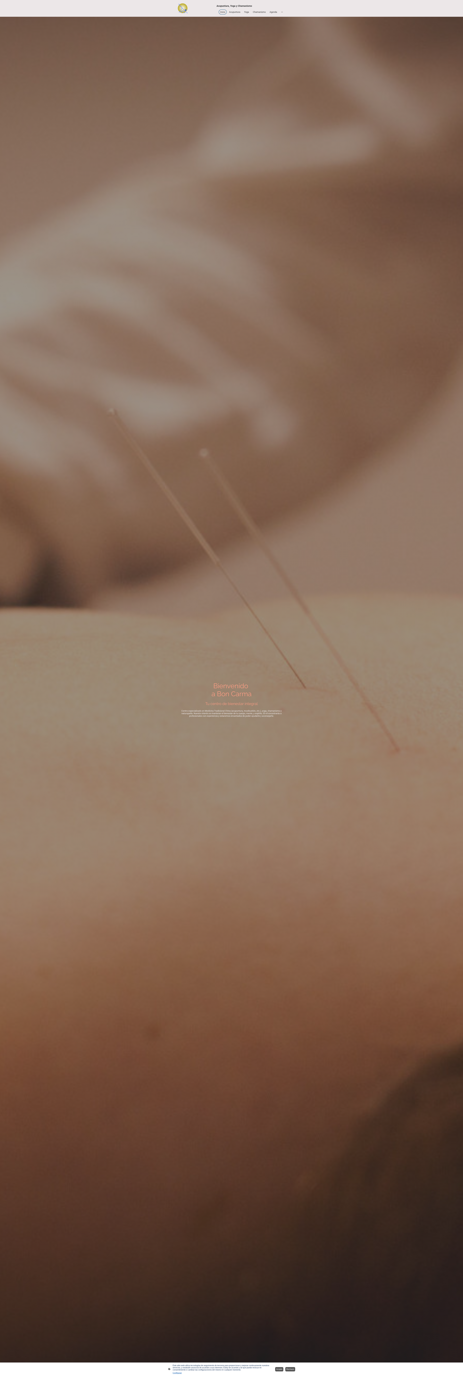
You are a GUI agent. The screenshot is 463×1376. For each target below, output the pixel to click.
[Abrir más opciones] (282, 12)
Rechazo (290, 1369)
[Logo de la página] (182, 8)
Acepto (279, 1369)
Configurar (177, 1373)
